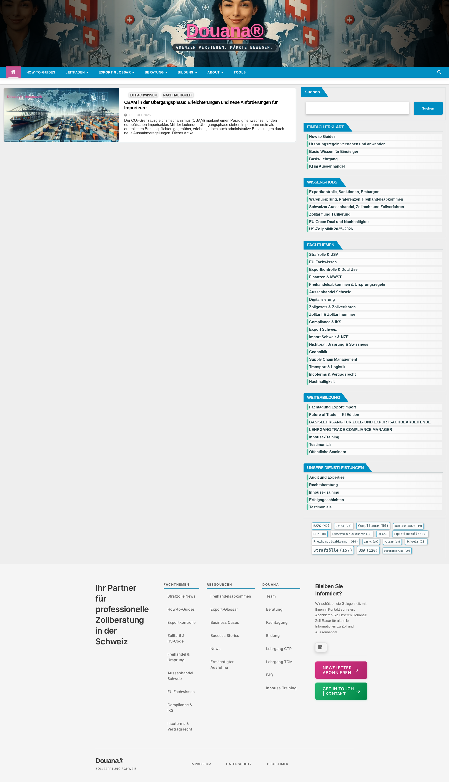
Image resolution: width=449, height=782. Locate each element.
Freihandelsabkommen (335, 541)
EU (383, 533)
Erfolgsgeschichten (326, 500)
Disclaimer (277, 764)
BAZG (321, 526)
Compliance (373, 526)
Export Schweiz (323, 329)
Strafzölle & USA (324, 255)
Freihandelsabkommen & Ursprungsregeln (347, 284)
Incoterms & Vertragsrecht (332, 374)
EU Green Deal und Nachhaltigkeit (339, 222)
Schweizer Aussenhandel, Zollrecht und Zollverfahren (356, 207)
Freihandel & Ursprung (178, 657)
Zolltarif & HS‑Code (176, 638)
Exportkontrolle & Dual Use (333, 270)
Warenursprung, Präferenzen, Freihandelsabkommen (356, 199)
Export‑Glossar (224, 609)
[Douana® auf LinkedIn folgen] (321, 647)
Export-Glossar (115, 72)
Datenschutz (239, 764)
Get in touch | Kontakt (338, 691)
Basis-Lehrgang (323, 159)
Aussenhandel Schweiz (330, 292)
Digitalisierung (322, 299)
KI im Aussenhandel (327, 166)
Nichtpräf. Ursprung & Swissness (338, 344)
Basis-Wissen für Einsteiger (333, 152)
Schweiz (416, 541)
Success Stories (224, 635)
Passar (392, 541)
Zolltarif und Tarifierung (330, 214)
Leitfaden (75, 72)
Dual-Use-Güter (408, 526)
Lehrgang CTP (279, 648)
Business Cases (224, 622)
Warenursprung (397, 550)
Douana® (224, 30)
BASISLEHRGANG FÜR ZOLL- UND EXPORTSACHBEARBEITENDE (370, 422)
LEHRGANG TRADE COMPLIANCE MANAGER (350, 430)
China (344, 526)
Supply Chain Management (333, 359)
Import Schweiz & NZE (329, 337)
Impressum (201, 764)
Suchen (312, 92)
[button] (439, 72)
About (214, 72)
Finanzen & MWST (325, 277)
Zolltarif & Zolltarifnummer (332, 314)
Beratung (155, 72)
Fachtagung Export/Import (332, 407)
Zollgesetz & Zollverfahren (332, 307)
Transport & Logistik (327, 367)
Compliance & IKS (325, 322)
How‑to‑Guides (40, 72)
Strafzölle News (181, 596)
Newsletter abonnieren (337, 670)
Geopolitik (318, 352)
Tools (240, 72)
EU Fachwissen (143, 95)
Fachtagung (277, 622)
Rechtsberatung (323, 485)
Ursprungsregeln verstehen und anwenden (347, 144)
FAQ (269, 674)
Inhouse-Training (324, 437)
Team (271, 596)
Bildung (186, 72)
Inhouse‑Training (281, 688)
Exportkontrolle (410, 533)
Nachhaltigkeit (177, 95)
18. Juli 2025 (140, 115)
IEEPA (371, 541)
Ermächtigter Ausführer (352, 533)
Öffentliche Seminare (327, 452)
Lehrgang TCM (279, 661)
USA (368, 550)
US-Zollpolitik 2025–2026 (331, 229)
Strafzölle (332, 550)
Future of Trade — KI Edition (334, 415)
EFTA (319, 533)
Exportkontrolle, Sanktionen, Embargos (344, 192)
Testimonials (320, 445)
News (215, 648)
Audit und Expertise (326, 477)
